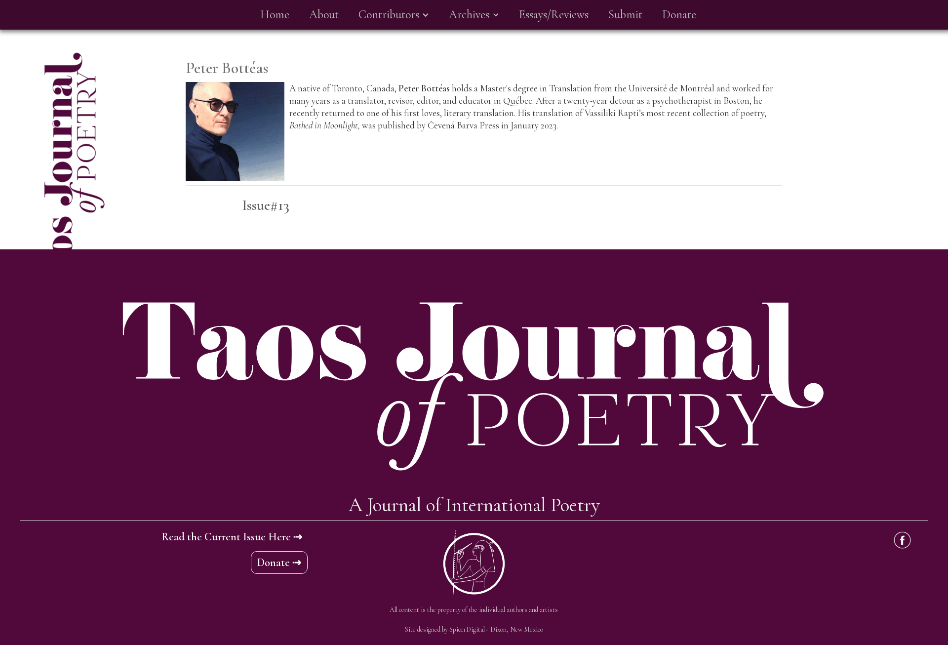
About (324, 14)
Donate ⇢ (279, 562)
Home (274, 14)
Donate (679, 14)
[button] (394, 15)
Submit (625, 14)
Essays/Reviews (554, 14)
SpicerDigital (467, 629)
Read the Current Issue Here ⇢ (231, 537)
